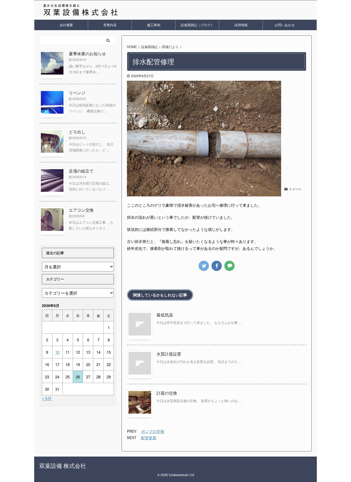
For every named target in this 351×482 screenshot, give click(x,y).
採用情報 (241, 24)
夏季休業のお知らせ (87, 54)
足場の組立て (81, 171)
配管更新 (148, 437)
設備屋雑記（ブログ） (197, 24)
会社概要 (66, 24)
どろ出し (77, 132)
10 (57, 352)
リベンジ (77, 93)
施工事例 (153, 24)
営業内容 (110, 24)
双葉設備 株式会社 (62, 465)
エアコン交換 (81, 210)
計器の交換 (166, 393)
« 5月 (47, 398)
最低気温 (164, 315)
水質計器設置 (168, 354)
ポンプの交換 (152, 431)
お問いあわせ (285, 24)
